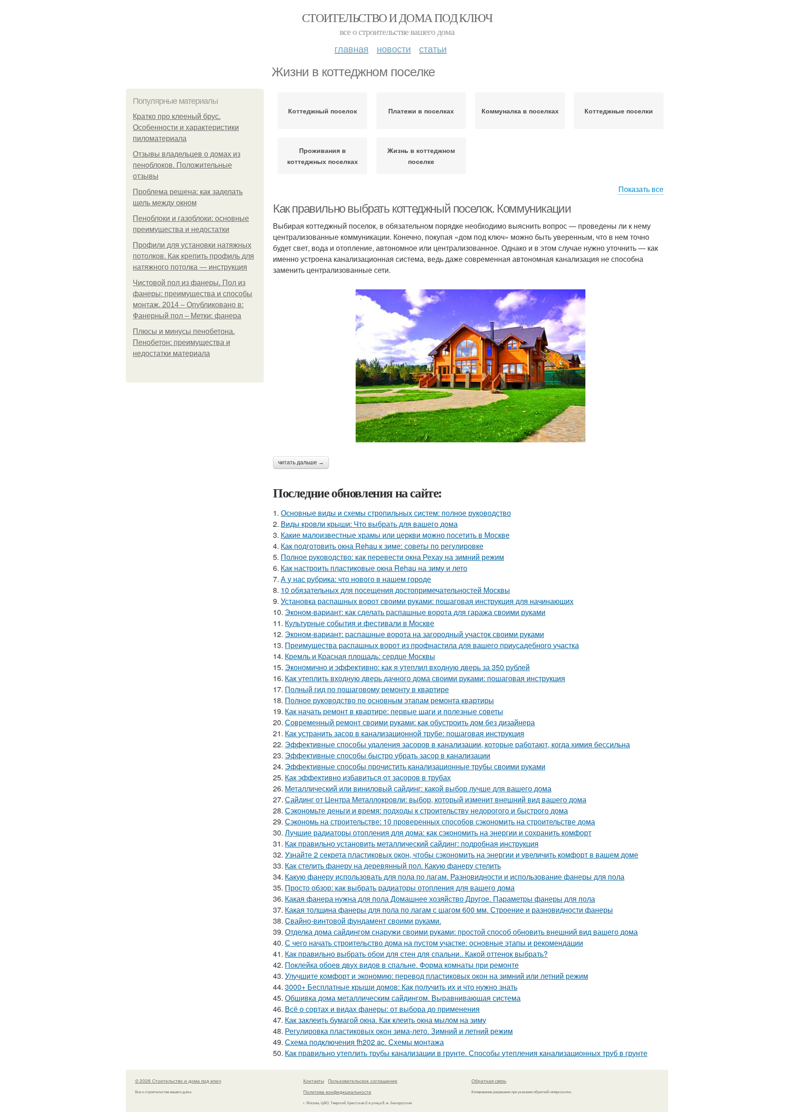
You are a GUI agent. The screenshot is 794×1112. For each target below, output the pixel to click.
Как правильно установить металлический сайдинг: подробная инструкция (412, 843)
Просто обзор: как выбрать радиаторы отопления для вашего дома (400, 887)
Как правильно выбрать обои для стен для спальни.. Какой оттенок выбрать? (416, 953)
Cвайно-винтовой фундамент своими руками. (363, 920)
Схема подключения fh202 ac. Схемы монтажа (364, 1042)
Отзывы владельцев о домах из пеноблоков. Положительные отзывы (186, 165)
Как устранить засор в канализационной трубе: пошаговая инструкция (404, 733)
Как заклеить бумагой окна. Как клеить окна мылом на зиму (385, 1020)
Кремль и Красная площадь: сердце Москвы (360, 656)
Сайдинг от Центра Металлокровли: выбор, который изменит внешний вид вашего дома (435, 799)
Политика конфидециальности (337, 1092)
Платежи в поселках (421, 110)
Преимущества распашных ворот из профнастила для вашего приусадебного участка (432, 645)
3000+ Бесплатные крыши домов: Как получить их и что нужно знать (401, 987)
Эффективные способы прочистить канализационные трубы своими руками (415, 766)
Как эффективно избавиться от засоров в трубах (368, 777)
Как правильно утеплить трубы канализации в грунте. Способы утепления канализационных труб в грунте (466, 1053)
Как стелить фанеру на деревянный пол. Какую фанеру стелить (393, 865)
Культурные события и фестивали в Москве (359, 623)
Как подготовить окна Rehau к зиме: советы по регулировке (382, 546)
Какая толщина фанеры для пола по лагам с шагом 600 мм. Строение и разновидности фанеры (449, 909)
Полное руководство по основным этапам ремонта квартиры (389, 700)
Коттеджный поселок (322, 110)
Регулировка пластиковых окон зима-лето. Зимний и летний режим (399, 1031)
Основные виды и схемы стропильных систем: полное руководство (396, 513)
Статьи (433, 48)
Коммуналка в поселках (520, 110)
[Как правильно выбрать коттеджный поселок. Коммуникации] (470, 365)
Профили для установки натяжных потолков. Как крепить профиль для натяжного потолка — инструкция (193, 256)
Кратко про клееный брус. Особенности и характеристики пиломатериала (186, 127)
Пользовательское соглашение (362, 1081)
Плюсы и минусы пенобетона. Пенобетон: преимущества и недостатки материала (184, 342)
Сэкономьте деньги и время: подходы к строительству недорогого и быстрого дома (426, 810)
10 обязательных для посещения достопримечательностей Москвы (395, 590)
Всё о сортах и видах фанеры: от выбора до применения (382, 1009)
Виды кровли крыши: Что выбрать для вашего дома (369, 524)
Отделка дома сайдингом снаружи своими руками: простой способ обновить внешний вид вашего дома (461, 931)
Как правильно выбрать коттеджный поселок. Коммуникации (422, 208)
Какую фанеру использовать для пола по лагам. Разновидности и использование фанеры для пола (454, 876)
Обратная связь (488, 1081)
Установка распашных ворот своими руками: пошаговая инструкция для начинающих (427, 601)
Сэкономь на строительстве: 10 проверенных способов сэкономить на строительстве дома (440, 821)
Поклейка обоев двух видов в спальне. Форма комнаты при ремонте (402, 965)
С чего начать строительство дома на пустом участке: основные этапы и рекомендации (434, 942)
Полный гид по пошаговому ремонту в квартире (367, 689)
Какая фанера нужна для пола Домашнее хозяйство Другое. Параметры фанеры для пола (440, 898)
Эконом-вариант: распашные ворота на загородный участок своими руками (414, 634)
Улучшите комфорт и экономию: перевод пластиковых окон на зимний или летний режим (436, 976)
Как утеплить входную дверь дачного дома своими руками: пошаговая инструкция (425, 678)
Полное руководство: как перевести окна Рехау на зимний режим (392, 557)
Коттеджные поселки (618, 110)
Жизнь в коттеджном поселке (421, 156)
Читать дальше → (301, 462)
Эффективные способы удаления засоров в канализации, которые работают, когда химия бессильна (457, 744)
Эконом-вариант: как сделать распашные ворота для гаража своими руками (415, 612)
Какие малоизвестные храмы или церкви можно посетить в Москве (395, 535)
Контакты (313, 1081)
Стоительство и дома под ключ (397, 17)
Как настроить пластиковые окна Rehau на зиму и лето (374, 568)
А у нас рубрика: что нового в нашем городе (356, 579)
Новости (394, 48)
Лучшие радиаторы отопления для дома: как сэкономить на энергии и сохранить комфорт (438, 832)
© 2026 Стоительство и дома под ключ (178, 1081)
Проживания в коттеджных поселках (322, 156)
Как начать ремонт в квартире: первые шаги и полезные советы (394, 711)
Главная (352, 48)
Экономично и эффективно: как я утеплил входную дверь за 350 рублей (407, 667)
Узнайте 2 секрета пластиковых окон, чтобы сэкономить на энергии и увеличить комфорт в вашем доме (461, 854)
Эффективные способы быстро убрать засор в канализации (387, 755)
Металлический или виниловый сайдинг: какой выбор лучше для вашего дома (418, 788)
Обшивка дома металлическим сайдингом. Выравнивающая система (403, 998)
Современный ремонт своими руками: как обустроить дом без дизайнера (410, 722)
